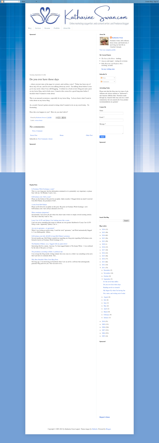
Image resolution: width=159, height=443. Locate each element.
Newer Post (33, 135)
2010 (103, 321)
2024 (103, 235)
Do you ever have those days (112, 284)
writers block (38, 120)
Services (38, 28)
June (105, 303)
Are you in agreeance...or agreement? (43, 228)
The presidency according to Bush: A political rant (47, 252)
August (106, 297)
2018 (103, 247)
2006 (103, 333)
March (106, 312)
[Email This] (57, 118)
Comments (105, 82)
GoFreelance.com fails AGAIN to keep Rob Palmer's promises (51, 236)
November (107, 273)
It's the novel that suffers (110, 282)
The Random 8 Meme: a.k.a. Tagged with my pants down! (49, 244)
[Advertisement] (61, 56)
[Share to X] (61, 118)
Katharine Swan (117, 38)
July (105, 300)
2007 (103, 330)
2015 (103, 256)
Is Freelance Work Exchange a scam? (43, 189)
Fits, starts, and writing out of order (114, 293)
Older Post (89, 135)
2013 (103, 262)
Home (61, 135)
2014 (103, 259)
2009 (103, 324)
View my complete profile (108, 50)
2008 (103, 327)
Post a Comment (37, 131)
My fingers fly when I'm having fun (114, 290)
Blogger (108, 429)
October (106, 276)
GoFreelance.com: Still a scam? (41, 197)
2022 (103, 241)
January (106, 318)
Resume (47, 28)
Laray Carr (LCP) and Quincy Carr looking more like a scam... (51, 220)
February (107, 315)
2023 (103, 238)
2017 (103, 250)
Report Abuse (105, 417)
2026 (103, 229)
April (105, 309)
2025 (103, 232)
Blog (29, 28)
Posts (104, 78)
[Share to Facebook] (63, 118)
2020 (103, 244)
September (107, 279)
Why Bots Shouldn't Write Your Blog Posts (45, 259)
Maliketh (94, 429)
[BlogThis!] (59, 118)
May (105, 306)
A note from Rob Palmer (39, 205)
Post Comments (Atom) (45, 139)
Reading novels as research (111, 287)
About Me (66, 28)
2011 (103, 268)
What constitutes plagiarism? (40, 212)
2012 (103, 265)
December (107, 270)
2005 (103, 336)
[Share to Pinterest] (65, 118)
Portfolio (57, 28)
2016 (103, 253)
